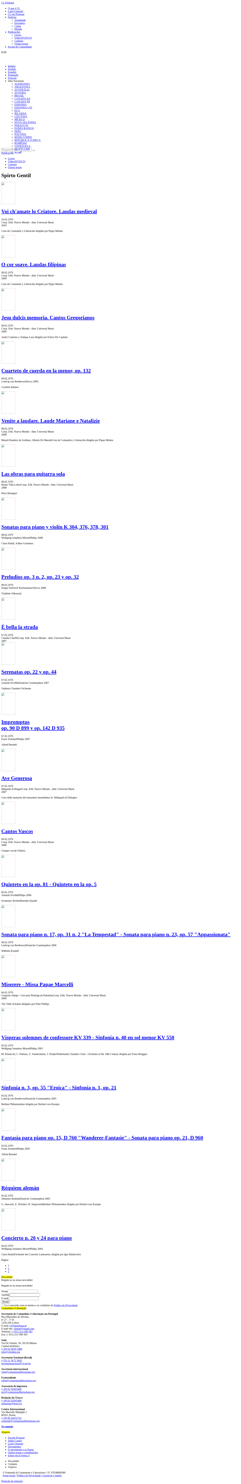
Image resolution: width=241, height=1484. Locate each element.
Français (12, 78)
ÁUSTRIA (20, 92)
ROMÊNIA (20, 143)
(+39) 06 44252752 (11, 1418)
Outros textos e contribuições (23, 1452)
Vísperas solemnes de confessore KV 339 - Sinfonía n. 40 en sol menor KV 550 (87, 1037)
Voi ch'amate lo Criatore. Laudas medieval (49, 211)
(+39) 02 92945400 (11, 1400)
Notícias (12, 17)
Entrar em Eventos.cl (19, 1455)
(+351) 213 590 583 (22, 1331)
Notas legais (9, 1475)
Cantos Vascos (17, 831)
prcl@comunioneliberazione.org (18, 1392)
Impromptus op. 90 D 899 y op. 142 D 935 (33, 725)
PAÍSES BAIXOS (24, 128)
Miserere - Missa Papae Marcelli (37, 984)
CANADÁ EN (22, 98)
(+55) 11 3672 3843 (11, 1360)
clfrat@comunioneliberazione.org (18, 1380)
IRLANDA (20, 113)
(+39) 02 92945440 (11, 1389)
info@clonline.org (10, 1352)
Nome (4, 1291)
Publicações (14, 32)
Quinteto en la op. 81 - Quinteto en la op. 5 (49, 884)
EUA (17, 110)
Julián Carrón (15, 1440)
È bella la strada (19, 627)
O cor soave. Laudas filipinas (33, 264)
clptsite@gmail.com (24, 1328)
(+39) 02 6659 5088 (11, 1349)
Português (13, 75)
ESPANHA (20, 104)
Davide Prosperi (16, 1437)
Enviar (6, 1302)
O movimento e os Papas (21, 1449)
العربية (18, 152)
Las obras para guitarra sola (33, 474)
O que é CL (14, 8)
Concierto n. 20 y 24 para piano (36, 1238)
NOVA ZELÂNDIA (25, 122)
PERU (17, 131)
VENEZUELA (22, 146)
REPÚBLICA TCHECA (27, 140)
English (12, 69)
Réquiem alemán (20, 1188)
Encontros (19, 23)
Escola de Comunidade (20, 46)
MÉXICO (19, 119)
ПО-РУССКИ (22, 149)
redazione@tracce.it (11, 1403)
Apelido (5, 1294)
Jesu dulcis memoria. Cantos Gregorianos (47, 317)
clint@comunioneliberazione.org (18, 1372)
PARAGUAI (21, 125)
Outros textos (21, 43)
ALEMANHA (22, 83)
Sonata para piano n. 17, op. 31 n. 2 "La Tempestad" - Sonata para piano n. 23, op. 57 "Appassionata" (116, 934)
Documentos (14, 1446)
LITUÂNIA (20, 116)
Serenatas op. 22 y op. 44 (28, 672)
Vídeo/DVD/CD (23, 37)
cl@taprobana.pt (18, 1325)
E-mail (4, 1298)
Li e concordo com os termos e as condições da (41, 1305)
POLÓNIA (20, 134)
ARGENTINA (22, 86)
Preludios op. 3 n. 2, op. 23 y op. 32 (40, 577)
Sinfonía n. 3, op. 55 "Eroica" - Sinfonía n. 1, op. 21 (58, 1087)
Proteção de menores (12, 1481)
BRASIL (19, 95)
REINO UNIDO (23, 137)
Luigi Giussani (15, 11)
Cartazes (18, 40)
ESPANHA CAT (23, 107)
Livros (17, 35)
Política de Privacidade (66, 1305)
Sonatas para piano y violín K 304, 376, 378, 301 (55, 527)
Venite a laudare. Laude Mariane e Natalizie (50, 421)
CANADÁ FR (22, 101)
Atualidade (20, 20)
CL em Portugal (16, 14)
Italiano (12, 66)
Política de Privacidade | (29, 1475)
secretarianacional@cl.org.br (16, 1363)
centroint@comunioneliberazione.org (20, 1421)
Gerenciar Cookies (52, 1475)
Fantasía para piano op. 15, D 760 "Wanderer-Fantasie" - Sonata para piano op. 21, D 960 (102, 1138)
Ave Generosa (16, 778)
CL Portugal (7, 2)
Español (12, 72)
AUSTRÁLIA (22, 89)
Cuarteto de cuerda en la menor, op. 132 (46, 371)
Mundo (18, 29)
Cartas (17, 26)
